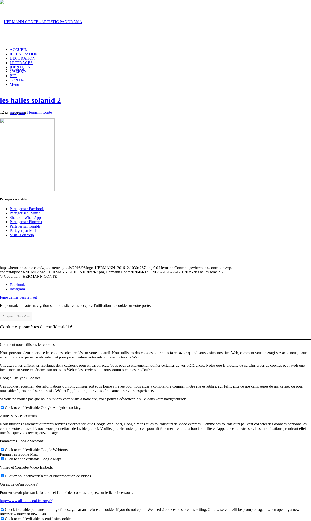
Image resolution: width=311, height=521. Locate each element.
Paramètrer (23, 316)
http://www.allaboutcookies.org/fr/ (26, 501)
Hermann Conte (39, 112)
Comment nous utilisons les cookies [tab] (27, 344)
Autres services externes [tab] (18, 416)
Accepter (7, 316)
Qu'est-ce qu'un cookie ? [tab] (19, 484)
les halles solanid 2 (30, 100)
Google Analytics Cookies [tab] (20, 378)
